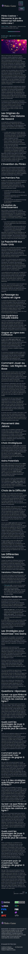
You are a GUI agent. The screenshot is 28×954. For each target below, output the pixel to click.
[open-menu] (21, 3)
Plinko (6, 26)
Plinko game (7, 585)
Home (2, 26)
